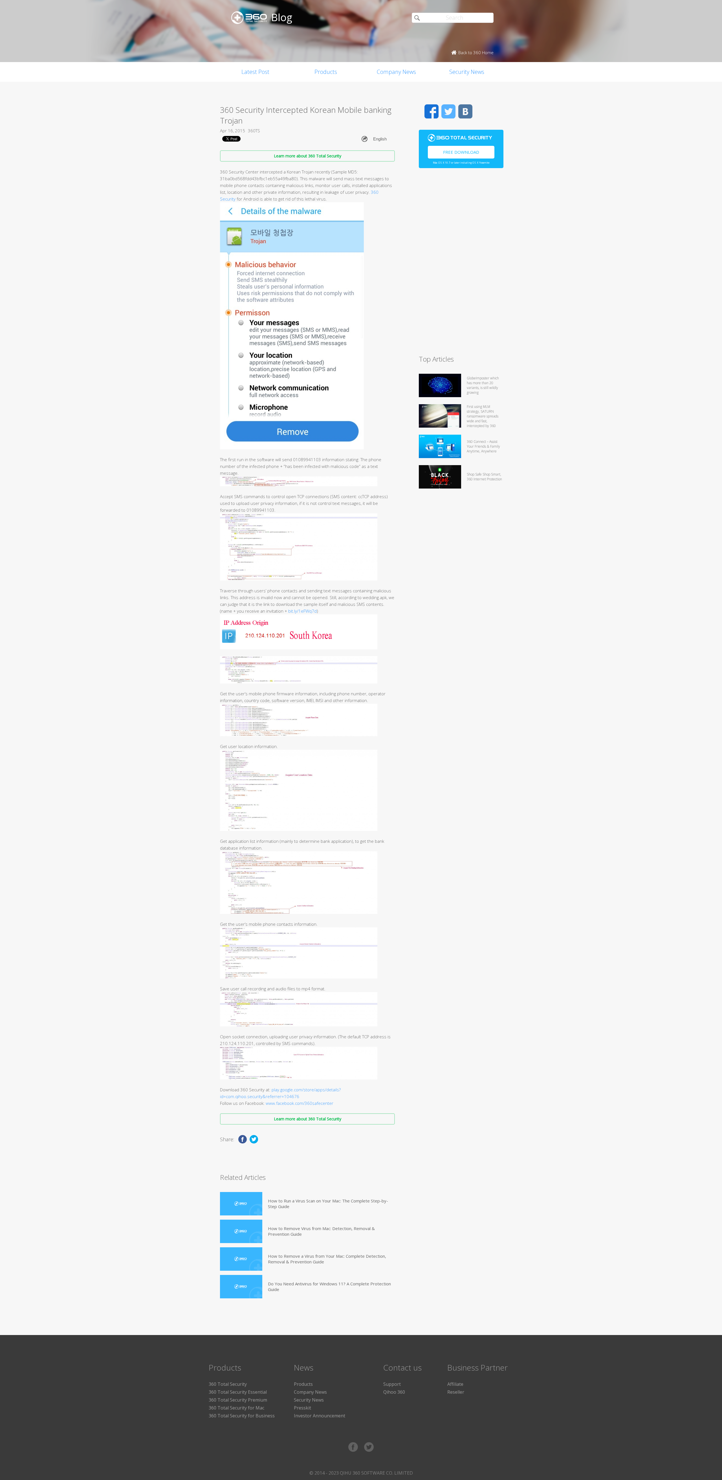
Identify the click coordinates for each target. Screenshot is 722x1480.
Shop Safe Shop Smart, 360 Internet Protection (484, 476)
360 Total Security (228, 1384)
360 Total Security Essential (238, 1392)
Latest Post (255, 72)
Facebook (431, 111)
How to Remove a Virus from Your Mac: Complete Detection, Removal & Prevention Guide (327, 1259)
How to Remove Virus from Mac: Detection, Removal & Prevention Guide (321, 1231)
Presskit (302, 1408)
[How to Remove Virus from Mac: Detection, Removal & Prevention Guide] (241, 1231)
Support (392, 1384)
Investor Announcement (319, 1416)
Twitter (448, 111)
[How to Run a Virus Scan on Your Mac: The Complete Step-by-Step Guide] (241, 1203)
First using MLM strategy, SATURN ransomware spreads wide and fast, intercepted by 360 (482, 416)
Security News (466, 72)
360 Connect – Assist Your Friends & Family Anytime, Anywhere (483, 446)
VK (465, 111)
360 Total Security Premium (238, 1400)
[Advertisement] (461, 264)
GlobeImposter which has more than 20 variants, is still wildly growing (483, 385)
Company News (396, 72)
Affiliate (455, 1384)
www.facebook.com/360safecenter (299, 1103)
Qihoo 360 (394, 1392)
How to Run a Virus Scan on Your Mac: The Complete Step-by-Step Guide (328, 1203)
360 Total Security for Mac (236, 1408)
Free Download (461, 152)
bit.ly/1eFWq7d (302, 611)
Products (325, 72)
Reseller (455, 1392)
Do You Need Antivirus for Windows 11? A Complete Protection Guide (329, 1286)
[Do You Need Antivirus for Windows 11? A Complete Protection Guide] (241, 1286)
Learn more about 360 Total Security (307, 156)
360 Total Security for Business (242, 1416)
